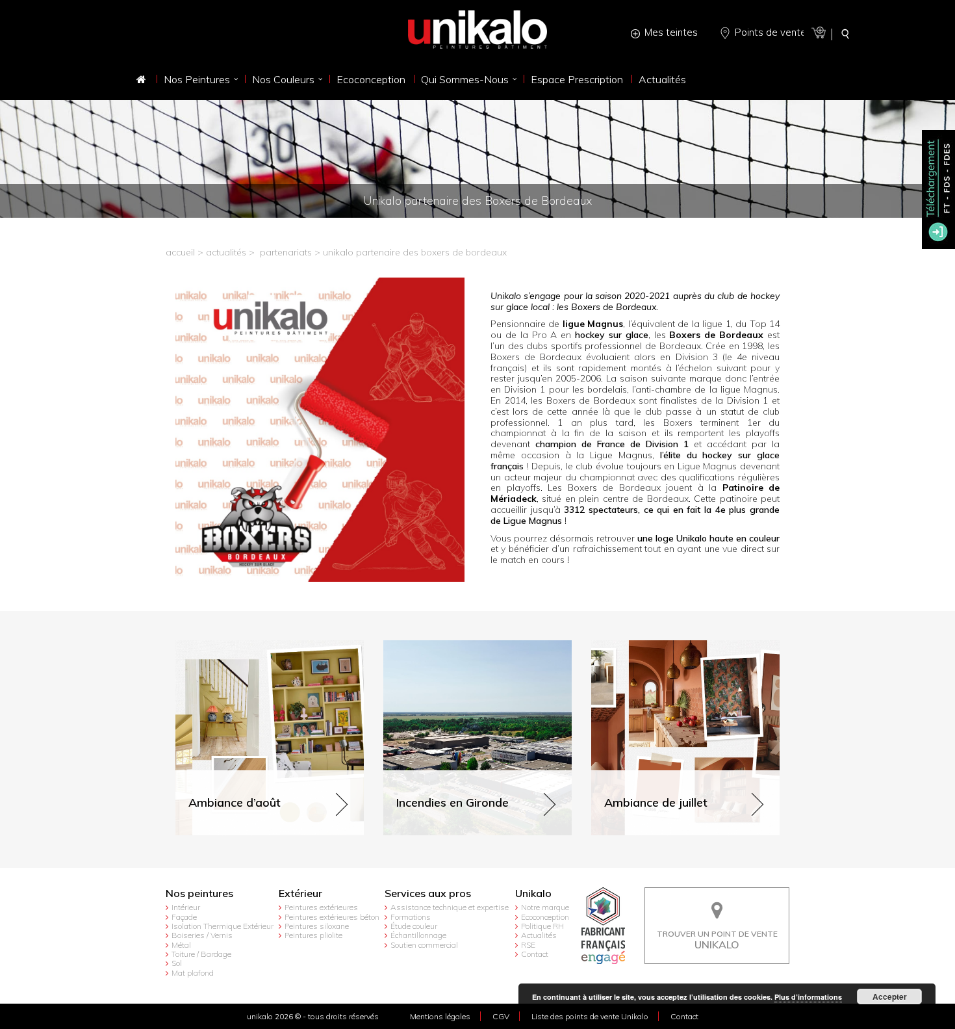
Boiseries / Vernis (202, 935)
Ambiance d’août (210, 645)
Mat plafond (193, 973)
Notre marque (545, 907)
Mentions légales (440, 1016)
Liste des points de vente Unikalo (589, 1016)
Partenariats (285, 252)
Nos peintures (199, 893)
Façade (184, 917)
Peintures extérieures (321, 907)
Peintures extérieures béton (332, 917)
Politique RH (542, 926)
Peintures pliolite (313, 935)
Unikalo (533, 893)
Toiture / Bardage (201, 954)
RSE (528, 945)
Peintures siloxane (317, 926)
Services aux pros (428, 893)
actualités (226, 252)
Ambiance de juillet (630, 645)
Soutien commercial (424, 945)
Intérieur (186, 907)
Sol (177, 963)
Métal (181, 945)
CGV (500, 1016)
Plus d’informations (808, 997)
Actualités (539, 935)
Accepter (889, 996)
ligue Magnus (593, 324)
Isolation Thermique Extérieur (223, 926)
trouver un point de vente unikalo (717, 897)
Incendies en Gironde (427, 645)
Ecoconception (545, 917)
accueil (180, 252)
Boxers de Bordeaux (716, 335)
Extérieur (300, 893)
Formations (410, 917)
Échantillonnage (418, 935)
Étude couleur (413, 926)
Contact (534, 954)
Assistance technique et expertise (449, 907)
